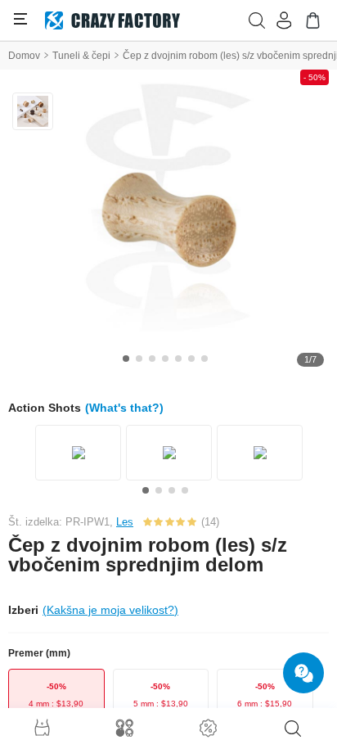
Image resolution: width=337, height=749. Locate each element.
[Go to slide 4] (165, 358)
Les (124, 522)
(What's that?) (124, 407)
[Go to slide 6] (191, 358)
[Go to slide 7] (204, 358)
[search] (293, 728)
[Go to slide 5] (178, 358)
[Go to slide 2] (139, 358)
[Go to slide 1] (126, 358)
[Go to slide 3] (152, 358)
